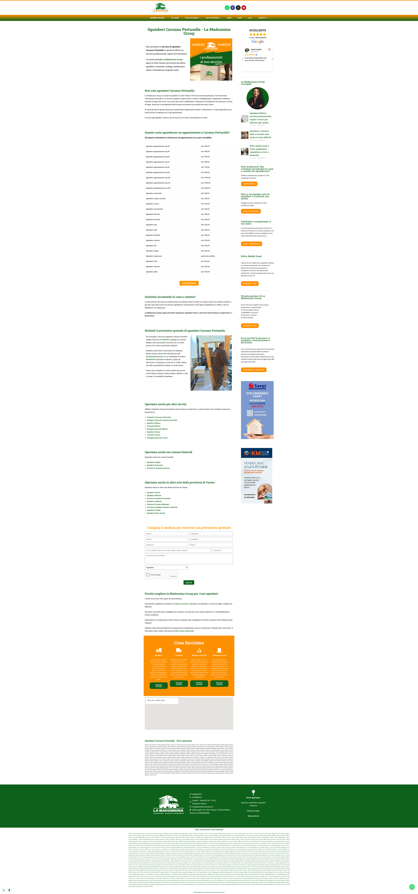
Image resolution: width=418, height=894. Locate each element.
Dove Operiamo (212, 18)
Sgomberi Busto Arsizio (156, 513)
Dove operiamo (253, 797)
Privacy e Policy (253, 811)
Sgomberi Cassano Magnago (158, 504)
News (229, 18)
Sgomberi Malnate (154, 495)
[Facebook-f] (232, 7)
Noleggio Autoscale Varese (157, 438)
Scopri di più (250, 283)
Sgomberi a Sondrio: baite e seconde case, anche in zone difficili (260, 134)
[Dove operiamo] (253, 792)
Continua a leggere (253, 370)
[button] (272, 59)
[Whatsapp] (227, 7)
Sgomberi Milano (157, 18)
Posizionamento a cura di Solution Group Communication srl (209, 892)
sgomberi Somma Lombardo (166, 507)
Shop (240, 18)
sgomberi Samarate (163, 498)
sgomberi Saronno (163, 468)
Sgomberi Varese (153, 432)
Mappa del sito (253, 816)
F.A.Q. (250, 18)
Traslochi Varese (153, 435)
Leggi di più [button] (249, 68)
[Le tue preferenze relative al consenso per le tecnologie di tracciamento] (4, 890)
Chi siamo (175, 18)
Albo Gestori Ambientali (184, 631)
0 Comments (261, 125)
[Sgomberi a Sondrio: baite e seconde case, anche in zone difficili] (244, 135)
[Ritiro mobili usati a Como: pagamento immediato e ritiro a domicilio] (244, 151)
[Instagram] (238, 7)
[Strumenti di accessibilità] (9, 890)
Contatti (262, 18)
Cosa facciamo (191, 18)
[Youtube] (243, 7)
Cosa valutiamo (251, 244)
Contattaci (249, 184)
